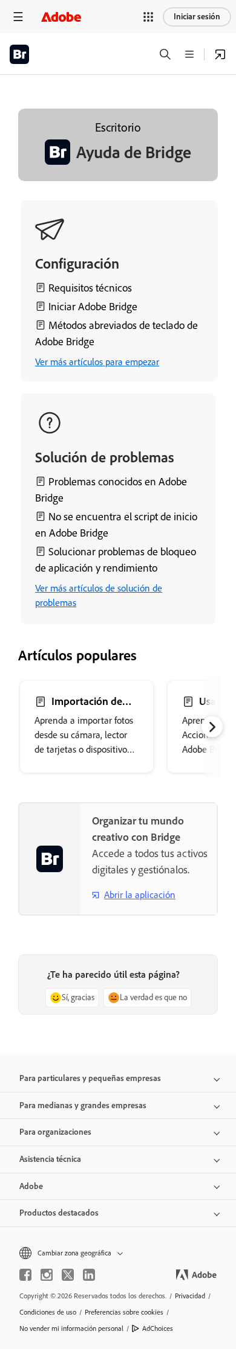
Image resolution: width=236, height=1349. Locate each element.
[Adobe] (61, 16)
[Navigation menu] (18, 16)
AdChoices (157, 1328)
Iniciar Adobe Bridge (92, 306)
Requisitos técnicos (90, 288)
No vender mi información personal (71, 1328)
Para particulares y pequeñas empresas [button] (90, 1078)
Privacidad (190, 1296)
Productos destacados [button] (59, 1213)
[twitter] (68, 1275)
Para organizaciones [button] (55, 1132)
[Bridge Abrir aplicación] (220, 54)
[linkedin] (89, 1275)
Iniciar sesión (197, 16)
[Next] (212, 727)
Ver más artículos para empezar (97, 362)
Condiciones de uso (47, 1312)
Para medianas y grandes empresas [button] (82, 1105)
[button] (148, 17)
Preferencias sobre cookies (124, 1312)
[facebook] (25, 1275)
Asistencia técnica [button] (50, 1159)
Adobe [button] (31, 1186)
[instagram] (47, 1275)
